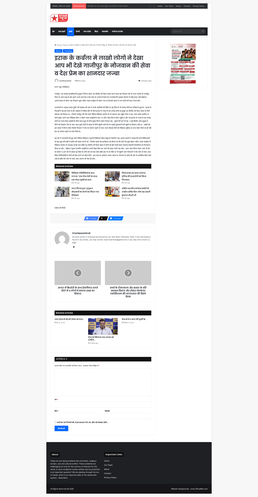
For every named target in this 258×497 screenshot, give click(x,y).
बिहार (96, 31)
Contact (187, 6)
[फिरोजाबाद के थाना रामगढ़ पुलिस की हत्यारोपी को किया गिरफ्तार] (112, 176)
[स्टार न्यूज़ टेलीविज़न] (59, 18)
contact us (145, 240)
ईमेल (57, 411)
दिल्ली (78, 31)
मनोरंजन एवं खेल (117, 31)
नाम (56, 399)
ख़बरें (70, 31)
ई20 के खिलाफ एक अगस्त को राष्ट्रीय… (101, 338)
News (65, 45)
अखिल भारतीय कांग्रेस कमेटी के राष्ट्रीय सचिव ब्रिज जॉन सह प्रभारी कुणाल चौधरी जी (136, 192)
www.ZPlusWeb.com (199, 489)
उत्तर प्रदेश (87, 31)
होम (53, 31)
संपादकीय (105, 31)
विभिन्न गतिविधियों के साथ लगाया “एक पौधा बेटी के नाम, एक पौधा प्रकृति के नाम (84, 176)
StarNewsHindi (65, 81)
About (178, 6)
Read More (63, 478)
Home (159, 6)
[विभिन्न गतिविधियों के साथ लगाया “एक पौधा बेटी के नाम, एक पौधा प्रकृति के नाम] (62, 176)
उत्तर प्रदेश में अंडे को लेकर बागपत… (69, 319)
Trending (68, 51)
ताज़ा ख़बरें (61, 31)
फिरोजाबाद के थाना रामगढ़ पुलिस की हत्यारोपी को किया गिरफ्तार (134, 176)
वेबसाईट (107, 411)
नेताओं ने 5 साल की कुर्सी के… (134, 319)
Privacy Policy (198, 6)
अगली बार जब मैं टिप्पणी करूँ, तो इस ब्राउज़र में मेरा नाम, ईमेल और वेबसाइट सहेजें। (82, 422)
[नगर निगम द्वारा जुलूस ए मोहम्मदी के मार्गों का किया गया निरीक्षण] (62, 192)
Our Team (169, 6)
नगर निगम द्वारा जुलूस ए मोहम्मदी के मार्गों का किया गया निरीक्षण (107, 6)
